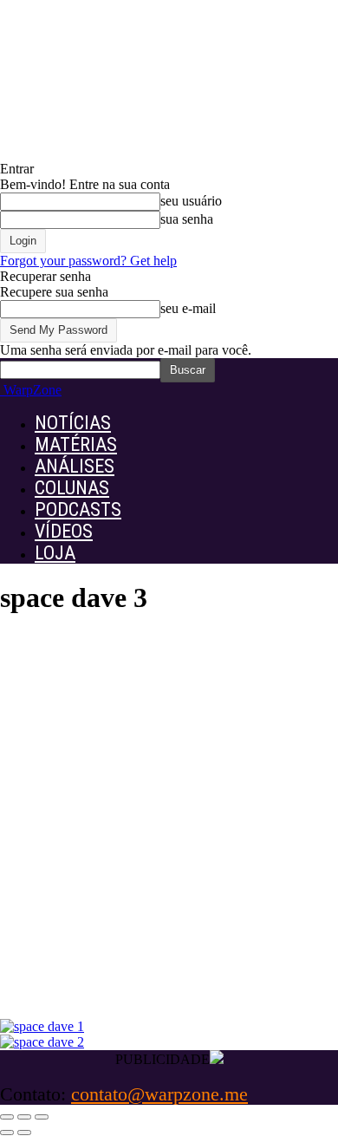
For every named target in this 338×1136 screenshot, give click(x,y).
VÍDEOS (64, 531)
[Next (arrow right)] (24, 1132)
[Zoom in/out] (42, 1117)
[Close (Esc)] (7, 1117)
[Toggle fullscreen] (24, 1117)
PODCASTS (78, 509)
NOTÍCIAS (73, 423)
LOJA (55, 553)
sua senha (186, 219)
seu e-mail (188, 308)
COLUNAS (72, 488)
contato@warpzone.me (159, 1094)
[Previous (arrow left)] (7, 1132)
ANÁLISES (74, 466)
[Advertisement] (169, 833)
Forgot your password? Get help (88, 260)
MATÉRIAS (76, 444)
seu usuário (191, 200)
